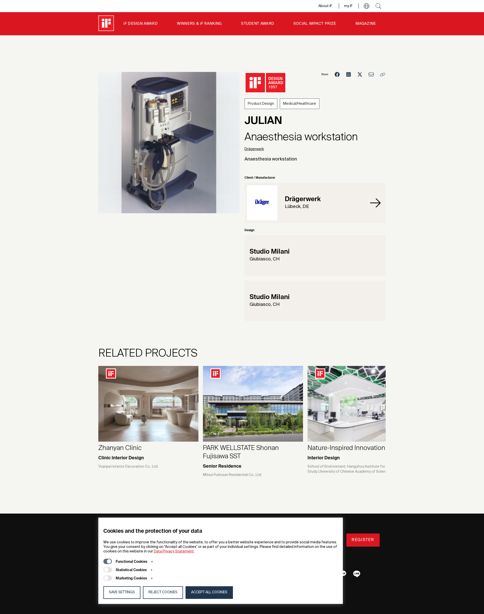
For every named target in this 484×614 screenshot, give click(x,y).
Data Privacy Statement (174, 551)
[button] (366, 6)
